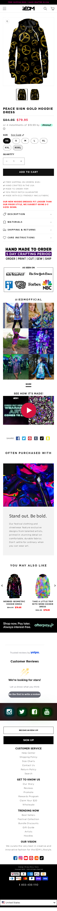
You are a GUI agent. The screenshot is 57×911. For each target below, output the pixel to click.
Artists (28, 831)
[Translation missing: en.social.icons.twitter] (24, 438)
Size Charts (28, 761)
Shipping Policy (28, 757)
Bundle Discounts (28, 823)
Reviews (28, 788)
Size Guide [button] (16, 135)
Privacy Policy (29, 867)
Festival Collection (28, 819)
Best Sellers (28, 815)
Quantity (8, 155)
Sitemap (21, 867)
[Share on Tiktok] (42, 438)
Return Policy (28, 769)
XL (43, 141)
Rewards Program (28, 796)
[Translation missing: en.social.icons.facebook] (18, 438)
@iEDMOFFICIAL (28, 299)
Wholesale (28, 804)
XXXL (18, 148)
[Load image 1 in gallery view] (22, 94)
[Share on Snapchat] (48, 438)
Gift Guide (28, 827)
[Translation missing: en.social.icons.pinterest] (30, 438)
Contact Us (28, 765)
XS (7, 141)
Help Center (28, 753)
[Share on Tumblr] (36, 438)
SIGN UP (28, 740)
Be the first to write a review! (25, 694)
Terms (37, 867)
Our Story (28, 784)
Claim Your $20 (28, 800)
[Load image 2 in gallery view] (34, 94)
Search (29, 773)
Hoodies (28, 835)
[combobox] (28, 903)
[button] (5, 8)
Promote (28, 792)
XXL (7, 148)
